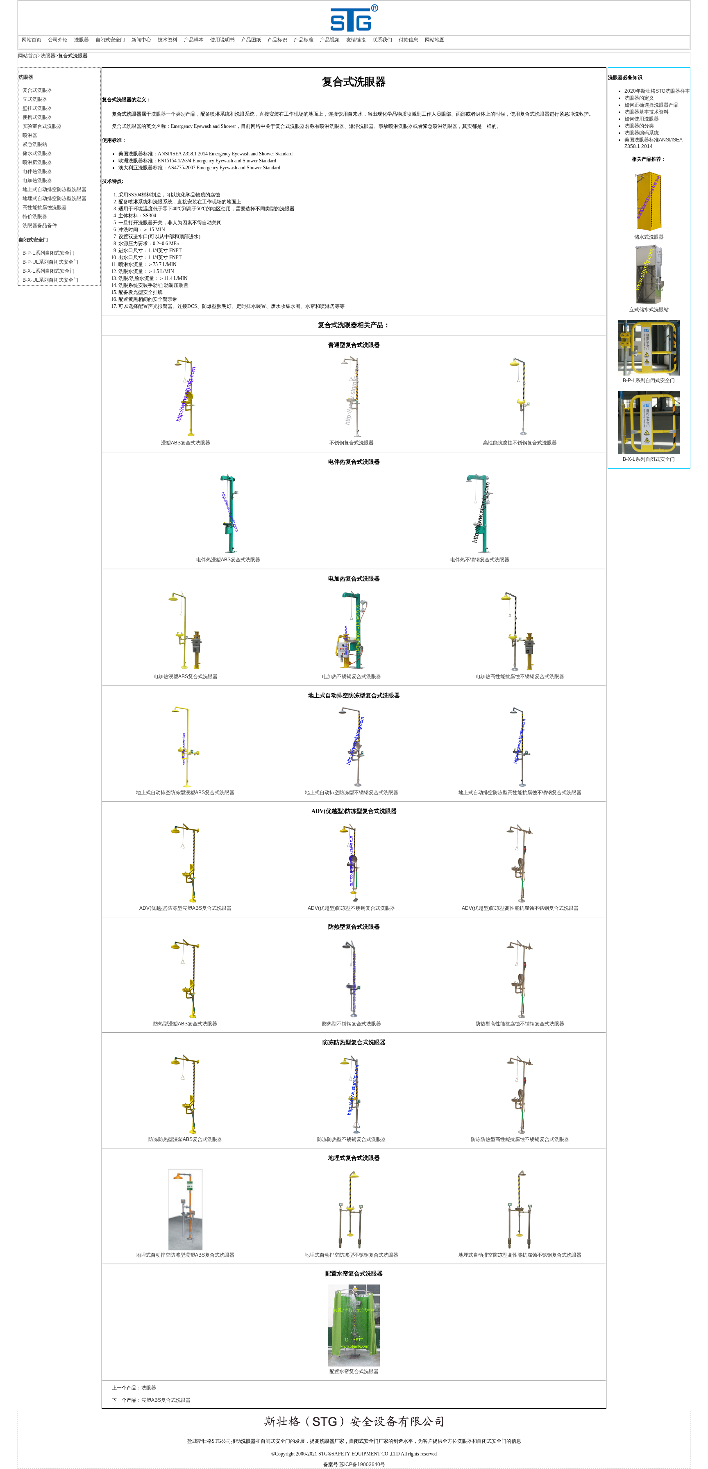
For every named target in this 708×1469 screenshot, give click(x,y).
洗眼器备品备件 (40, 225)
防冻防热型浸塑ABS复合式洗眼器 (185, 1139)
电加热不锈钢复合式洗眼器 (351, 676)
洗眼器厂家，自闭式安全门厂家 (354, 1441)
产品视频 (330, 40)
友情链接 (356, 40)
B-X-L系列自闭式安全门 (49, 271)
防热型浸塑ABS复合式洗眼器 (185, 1024)
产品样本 (194, 40)
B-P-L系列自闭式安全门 (49, 253)
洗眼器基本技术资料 (646, 112)
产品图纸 (251, 40)
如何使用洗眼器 (641, 119)
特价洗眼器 (35, 216)
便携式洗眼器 (37, 117)
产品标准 (303, 40)
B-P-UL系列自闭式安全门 (50, 262)
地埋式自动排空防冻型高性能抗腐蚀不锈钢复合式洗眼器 (519, 1255)
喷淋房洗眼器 (37, 162)
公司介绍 (58, 40)
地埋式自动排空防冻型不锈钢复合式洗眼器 (351, 1255)
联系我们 (382, 40)
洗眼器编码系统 (641, 133)
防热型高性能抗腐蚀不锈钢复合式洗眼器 (520, 1024)
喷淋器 (30, 135)
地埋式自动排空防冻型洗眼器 (54, 198)
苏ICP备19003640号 (362, 1464)
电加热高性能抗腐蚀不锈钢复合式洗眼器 (520, 676)
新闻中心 (141, 40)
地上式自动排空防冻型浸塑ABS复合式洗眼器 (185, 792)
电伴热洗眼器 (37, 171)
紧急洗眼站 (35, 144)
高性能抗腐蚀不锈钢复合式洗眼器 (520, 443)
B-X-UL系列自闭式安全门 (50, 280)
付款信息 (408, 40)
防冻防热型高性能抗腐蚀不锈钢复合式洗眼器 (520, 1139)
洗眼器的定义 (639, 98)
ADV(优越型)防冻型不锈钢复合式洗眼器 (351, 908)
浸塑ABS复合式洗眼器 (185, 443)
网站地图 (435, 40)
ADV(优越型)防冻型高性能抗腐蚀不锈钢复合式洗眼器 (520, 908)
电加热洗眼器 (37, 180)
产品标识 (277, 40)
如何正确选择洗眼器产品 (651, 105)
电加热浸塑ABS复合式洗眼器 (186, 676)
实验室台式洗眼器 (42, 126)
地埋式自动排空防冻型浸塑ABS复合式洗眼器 (185, 1255)
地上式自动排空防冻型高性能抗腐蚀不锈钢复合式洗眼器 (519, 792)
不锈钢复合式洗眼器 (351, 443)
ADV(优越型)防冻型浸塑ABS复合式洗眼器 (185, 908)
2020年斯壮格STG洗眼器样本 (657, 91)
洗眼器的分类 (639, 126)
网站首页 (31, 40)
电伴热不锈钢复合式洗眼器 (479, 560)
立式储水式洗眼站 (649, 309)
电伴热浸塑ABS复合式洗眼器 (228, 560)
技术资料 (167, 40)
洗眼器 (81, 40)
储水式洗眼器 (37, 153)
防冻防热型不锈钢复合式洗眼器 (351, 1139)
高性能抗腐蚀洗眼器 (45, 207)
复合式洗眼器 (37, 90)
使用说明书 (222, 40)
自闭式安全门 (110, 40)
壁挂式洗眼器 (37, 108)
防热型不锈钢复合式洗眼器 (351, 1024)
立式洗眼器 (35, 99)
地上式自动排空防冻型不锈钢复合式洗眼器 (351, 792)
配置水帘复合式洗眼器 (354, 1371)
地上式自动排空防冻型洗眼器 (54, 189)
